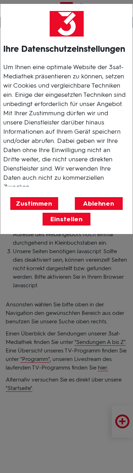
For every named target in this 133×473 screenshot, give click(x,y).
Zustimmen (34, 203)
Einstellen (66, 219)
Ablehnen (99, 203)
